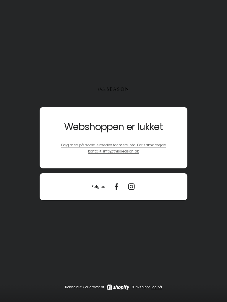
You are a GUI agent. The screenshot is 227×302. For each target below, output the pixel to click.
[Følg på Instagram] (131, 187)
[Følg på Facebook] (116, 187)
